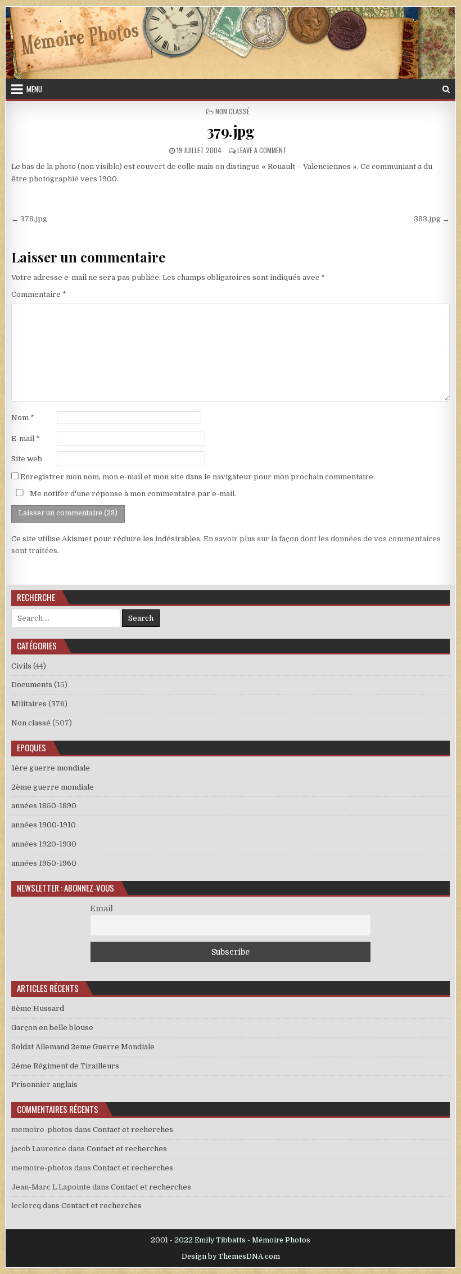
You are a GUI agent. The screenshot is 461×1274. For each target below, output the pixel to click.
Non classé (232, 111)
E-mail (25, 438)
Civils (21, 666)
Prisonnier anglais (44, 1084)
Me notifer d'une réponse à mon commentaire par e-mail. (132, 493)
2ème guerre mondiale (52, 787)
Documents (31, 684)
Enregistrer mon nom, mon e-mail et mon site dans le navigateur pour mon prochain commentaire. (197, 477)
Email (101, 908)
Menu (34, 89)
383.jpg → (432, 219)
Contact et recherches (133, 1129)
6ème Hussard (37, 1008)
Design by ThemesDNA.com (231, 1256)
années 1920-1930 (43, 844)
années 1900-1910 (43, 825)
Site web (26, 459)
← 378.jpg (29, 219)
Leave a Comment (262, 150)
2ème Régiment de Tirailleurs (65, 1066)
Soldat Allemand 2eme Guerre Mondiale (83, 1047)
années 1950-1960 (43, 863)
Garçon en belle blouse (52, 1027)
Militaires (29, 704)
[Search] (446, 89)
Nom (22, 417)
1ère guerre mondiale (50, 768)
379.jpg (231, 131)
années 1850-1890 (43, 805)
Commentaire (38, 294)
